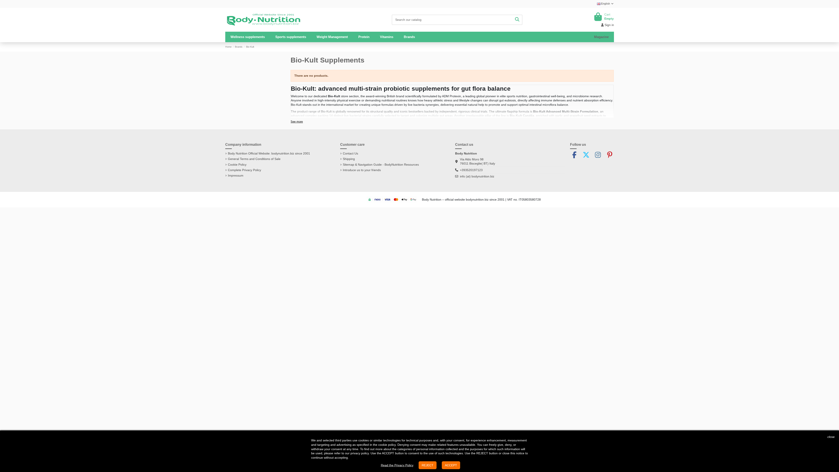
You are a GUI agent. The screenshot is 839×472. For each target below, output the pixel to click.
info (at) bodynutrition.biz (477, 176)
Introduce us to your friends (362, 170)
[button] (290, 37)
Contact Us (350, 153)
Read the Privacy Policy (397, 465)
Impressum (235, 175)
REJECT (427, 465)
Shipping (349, 159)
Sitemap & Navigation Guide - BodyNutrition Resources (381, 164)
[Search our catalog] (517, 20)
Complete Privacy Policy (244, 170)
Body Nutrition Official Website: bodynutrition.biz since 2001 (269, 153)
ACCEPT (451, 465)
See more (297, 121)
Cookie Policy (237, 164)
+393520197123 (471, 170)
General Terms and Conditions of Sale (254, 159)
